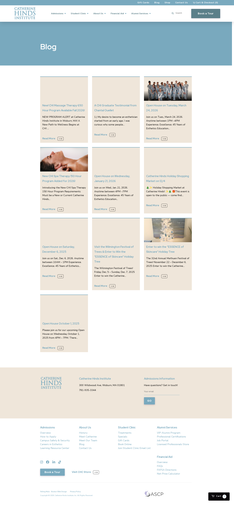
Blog (157, 2)
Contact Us (181, 2)
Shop (167, 2)
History (83, 432)
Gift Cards (143, 2)
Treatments (124, 432)
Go (149, 400)
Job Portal (162, 440)
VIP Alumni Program (168, 432)
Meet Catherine (88, 436)
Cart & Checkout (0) (206, 2)
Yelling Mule (45, 492)
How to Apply (48, 436)
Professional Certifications (171, 436)
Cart (220, 496)
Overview (45, 432)
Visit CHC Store (81, 472)
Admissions (57, 13)
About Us (98, 13)
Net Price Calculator (168, 473)
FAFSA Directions (166, 469)
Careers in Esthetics (51, 444)
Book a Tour (206, 13)
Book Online (125, 444)
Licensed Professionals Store (173, 444)
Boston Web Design (59, 492)
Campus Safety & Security (55, 440)
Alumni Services (139, 13)
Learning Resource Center (54, 448)
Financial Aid (117, 13)
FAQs (160, 466)
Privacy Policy (75, 492)
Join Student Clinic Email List (134, 448)
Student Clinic (78, 13)
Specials (122, 436)
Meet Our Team (88, 440)
